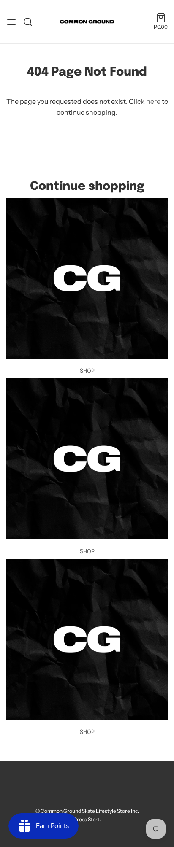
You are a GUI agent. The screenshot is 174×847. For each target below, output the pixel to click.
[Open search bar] (31, 22)
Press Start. (87, 819)
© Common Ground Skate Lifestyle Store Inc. (87, 811)
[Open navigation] (11, 22)
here (153, 101)
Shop (87, 371)
